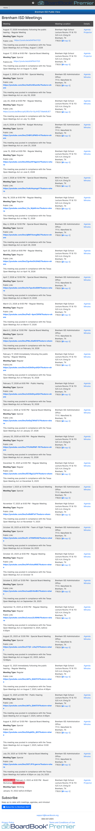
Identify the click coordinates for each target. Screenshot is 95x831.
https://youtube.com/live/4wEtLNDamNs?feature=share (27, 86)
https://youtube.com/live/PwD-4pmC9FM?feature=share (27, 315)
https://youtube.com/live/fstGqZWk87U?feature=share (27, 421)
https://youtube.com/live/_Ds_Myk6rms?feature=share (27, 209)
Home (5, 8)
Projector (88, 32)
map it (67, 41)
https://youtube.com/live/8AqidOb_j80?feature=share (27, 733)
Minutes (87, 77)
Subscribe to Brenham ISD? (17, 807)
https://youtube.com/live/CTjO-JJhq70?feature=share (27, 648)
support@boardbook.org (48, 815)
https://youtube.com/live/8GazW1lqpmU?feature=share (27, 163)
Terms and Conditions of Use (62, 822)
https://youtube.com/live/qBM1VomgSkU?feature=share (27, 236)
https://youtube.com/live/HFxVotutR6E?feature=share (27, 565)
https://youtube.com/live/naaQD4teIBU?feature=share (27, 592)
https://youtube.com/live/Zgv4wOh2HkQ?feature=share (27, 262)
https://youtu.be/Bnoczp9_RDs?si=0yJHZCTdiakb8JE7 (27, 111)
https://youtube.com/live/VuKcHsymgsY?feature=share (27, 189)
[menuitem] (33, 3)
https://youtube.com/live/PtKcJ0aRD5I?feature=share (27, 341)
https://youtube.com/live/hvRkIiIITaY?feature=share (26, 514)
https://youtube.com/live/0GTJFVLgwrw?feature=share (27, 765)
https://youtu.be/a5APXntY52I (27, 40)
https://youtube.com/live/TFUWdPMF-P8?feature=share (27, 448)
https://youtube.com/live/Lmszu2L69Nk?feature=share (27, 619)
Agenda (87, 29)
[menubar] (47, 3)
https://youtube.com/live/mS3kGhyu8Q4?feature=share (27, 368)
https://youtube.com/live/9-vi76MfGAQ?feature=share (27, 539)
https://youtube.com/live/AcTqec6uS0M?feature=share (27, 289)
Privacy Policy (8, 822)
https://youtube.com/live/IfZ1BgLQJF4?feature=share (27, 473)
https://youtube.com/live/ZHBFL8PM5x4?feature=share (27, 136)
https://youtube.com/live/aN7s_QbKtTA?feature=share (27, 680)
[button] (33, 3)
